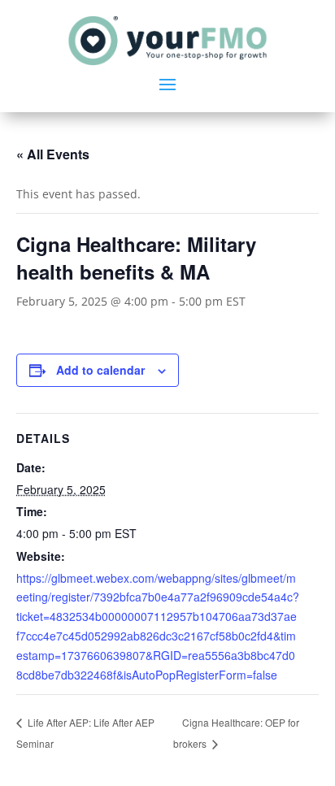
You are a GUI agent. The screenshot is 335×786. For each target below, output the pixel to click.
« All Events (52, 154)
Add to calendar (100, 370)
